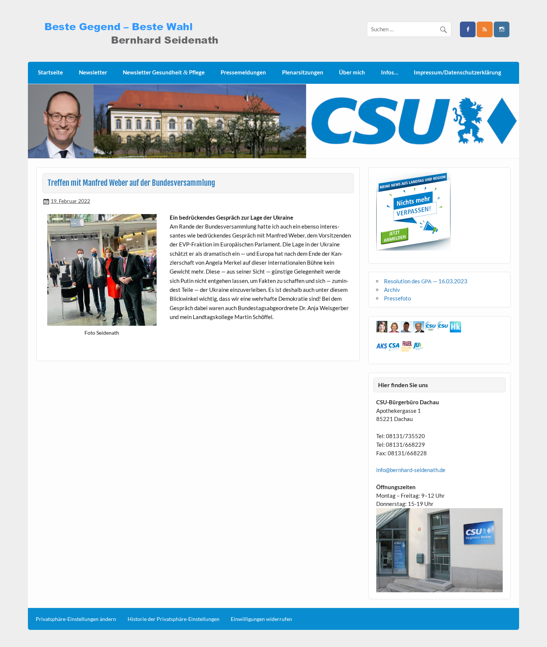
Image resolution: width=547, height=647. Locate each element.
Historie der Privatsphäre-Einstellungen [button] (174, 619)
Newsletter (93, 72)
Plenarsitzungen (302, 72)
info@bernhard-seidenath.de (410, 469)
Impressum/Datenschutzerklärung (457, 72)
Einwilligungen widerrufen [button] (261, 619)
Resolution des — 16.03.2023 (425, 281)
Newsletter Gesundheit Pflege (164, 72)
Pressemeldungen (243, 72)
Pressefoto (397, 298)
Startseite (50, 72)
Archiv (392, 289)
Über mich (352, 72)
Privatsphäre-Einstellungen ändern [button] (76, 619)
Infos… (389, 72)
